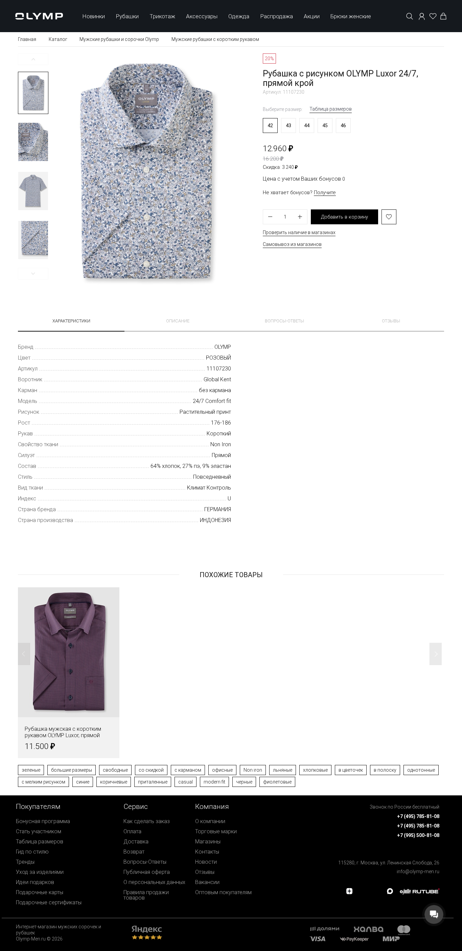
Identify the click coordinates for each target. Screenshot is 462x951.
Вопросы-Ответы (144, 862)
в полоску (385, 770)
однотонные (421, 770)
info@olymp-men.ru (418, 871)
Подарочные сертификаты (49, 902)
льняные (282, 770)
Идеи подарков (35, 882)
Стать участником (38, 831)
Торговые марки (216, 831)
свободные (115, 770)
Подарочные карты (39, 892)
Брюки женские (350, 16)
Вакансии (207, 882)
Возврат (133, 851)
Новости (206, 862)
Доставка (135, 841)
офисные (222, 770)
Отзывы (391, 320)
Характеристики (71, 320)
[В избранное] (389, 216)
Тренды (25, 862)
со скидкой (151, 770)
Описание (177, 320)
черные (244, 782)
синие (82, 782)
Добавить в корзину (344, 217)
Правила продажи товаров (146, 895)
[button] (33, 59)
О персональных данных (154, 882)
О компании (210, 821)
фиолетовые (277, 782)
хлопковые (315, 770)
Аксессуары (201, 16)
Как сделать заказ (146, 821)
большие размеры (71, 770)
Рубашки (127, 16)
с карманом (188, 770)
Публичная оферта (146, 872)
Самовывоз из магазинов (292, 244)
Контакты (207, 851)
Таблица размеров (330, 109)
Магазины (208, 841)
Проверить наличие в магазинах (299, 232)
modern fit (214, 782)
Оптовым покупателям (223, 892)
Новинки (93, 16)
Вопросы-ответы (284, 320)
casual (185, 782)
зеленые (31, 770)
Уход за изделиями (40, 872)
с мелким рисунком (43, 782)
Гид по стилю (32, 851)
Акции (312, 16)
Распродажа (276, 16)
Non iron (253, 770)
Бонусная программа (43, 821)
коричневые (113, 782)
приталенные (152, 782)
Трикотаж (162, 16)
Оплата (132, 831)
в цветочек (351, 770)
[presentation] (231, 475)
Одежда (238, 16)
